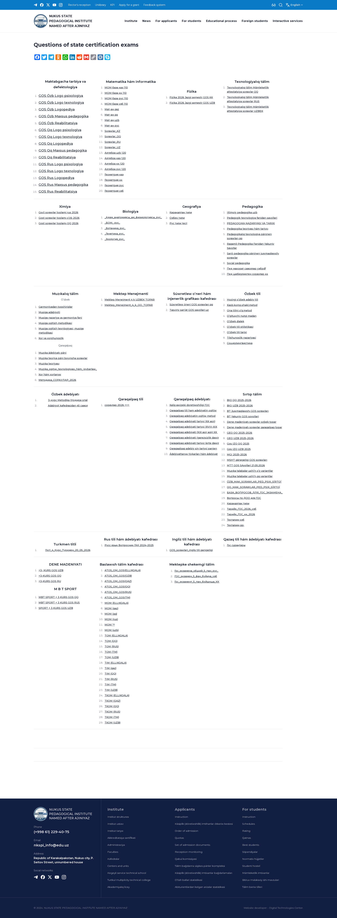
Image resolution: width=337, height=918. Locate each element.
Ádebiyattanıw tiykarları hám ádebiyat (194, 454)
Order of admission (186, 830)
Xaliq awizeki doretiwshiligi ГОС (190, 405)
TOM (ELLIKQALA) (116, 635)
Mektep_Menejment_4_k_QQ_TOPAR (129, 305)
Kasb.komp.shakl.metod (242, 305)
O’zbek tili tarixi (237, 332)
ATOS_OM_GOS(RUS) (118, 592)
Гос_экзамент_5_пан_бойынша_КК (196, 581)
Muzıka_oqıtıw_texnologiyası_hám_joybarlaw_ (68, 369)
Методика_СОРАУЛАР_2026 (57, 380)
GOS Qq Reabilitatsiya (57, 157)
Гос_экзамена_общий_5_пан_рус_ (196, 570)
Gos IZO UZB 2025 (239, 449)
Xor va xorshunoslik (51, 338)
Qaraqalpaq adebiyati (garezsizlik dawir (194, 437)
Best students (250, 844)
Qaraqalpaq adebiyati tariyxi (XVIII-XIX (193, 426)
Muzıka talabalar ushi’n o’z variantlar (250, 470)
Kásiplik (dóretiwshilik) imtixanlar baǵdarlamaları (203, 872)
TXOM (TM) (112, 717)
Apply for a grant (129, 4)
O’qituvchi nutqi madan (241, 316)
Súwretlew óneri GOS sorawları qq (191, 304)
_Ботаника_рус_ (115, 228)
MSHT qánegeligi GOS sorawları (247, 460)
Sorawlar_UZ (112, 147)
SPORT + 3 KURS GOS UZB (56, 608)
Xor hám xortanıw (50, 374)
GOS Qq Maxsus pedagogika (63, 150)
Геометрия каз (114, 174)
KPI (112, 4)
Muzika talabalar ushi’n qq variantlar (250, 476)
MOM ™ (110, 624)
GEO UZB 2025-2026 (240, 438)
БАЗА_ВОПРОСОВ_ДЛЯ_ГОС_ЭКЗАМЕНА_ (255, 492)
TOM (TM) (111, 651)
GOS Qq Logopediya (56, 144)
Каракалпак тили (181, 212)
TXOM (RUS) (112, 711)
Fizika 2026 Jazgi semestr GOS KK (191, 97)
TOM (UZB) (112, 657)
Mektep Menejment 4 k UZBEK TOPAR (130, 299)
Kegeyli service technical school (126, 872)
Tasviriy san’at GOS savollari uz (189, 310)
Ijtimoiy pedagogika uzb (242, 212)
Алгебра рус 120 (115, 169)
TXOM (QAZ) (112, 700)
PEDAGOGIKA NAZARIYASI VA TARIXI (251, 223)
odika (66, 400)
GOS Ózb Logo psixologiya (61, 96)
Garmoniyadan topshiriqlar (55, 306)
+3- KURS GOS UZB (51, 570)
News (146, 21)
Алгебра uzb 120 (115, 152)
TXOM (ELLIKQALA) (117, 695)
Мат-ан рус (112, 125)
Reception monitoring (188, 851)
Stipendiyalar (250, 851)
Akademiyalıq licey (118, 887)
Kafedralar (113, 858)
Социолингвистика (239, 343)
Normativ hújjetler (253, 858)
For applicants (166, 21)
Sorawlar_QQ (113, 136)
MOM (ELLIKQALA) (116, 603)
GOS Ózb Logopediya (57, 109)
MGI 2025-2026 (237, 454)
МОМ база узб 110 (116, 103)
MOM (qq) (111, 613)
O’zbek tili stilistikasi (240, 326)
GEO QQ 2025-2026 (239, 432)
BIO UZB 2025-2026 (240, 405)
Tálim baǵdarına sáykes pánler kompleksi (200, 865)
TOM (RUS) (112, 646)
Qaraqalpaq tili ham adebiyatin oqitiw (193, 410)
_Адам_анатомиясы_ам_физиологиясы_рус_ (133, 217)
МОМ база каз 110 (116, 87)
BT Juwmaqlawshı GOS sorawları (248, 411)
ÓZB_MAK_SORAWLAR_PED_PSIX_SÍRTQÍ (254, 481)
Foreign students (255, 21)
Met (60, 400)
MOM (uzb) (112, 630)
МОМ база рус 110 (116, 98)
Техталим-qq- (235, 525)
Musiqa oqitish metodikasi (55, 323)
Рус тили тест (178, 223)
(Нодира (75, 400)
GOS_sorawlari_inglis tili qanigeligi (191, 550)
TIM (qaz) (110, 668)
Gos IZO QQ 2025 (238, 443)
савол (84, 405)
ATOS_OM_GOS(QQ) (117, 586)
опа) (84, 400)
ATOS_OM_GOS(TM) (117, 597)
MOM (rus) (111, 619)
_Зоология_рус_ (115, 239)
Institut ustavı (115, 823)
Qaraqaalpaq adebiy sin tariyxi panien (193, 448)
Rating (246, 830)
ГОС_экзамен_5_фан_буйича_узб (195, 576)
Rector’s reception (79, 4)
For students (191, 21)
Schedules (248, 823)
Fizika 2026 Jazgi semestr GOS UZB (192, 102)
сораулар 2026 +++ (117, 405)
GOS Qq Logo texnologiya (60, 137)
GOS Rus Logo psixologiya (61, 164)
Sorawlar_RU (113, 141)
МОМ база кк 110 (116, 93)
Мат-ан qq (111, 114)
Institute (131, 21)
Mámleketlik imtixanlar (255, 872)
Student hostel (251, 865)
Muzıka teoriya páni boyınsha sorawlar (63, 358)
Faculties (112, 851)
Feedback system (154, 4)
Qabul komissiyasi (186, 858)
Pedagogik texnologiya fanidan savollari (252, 217)
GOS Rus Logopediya (56, 178)
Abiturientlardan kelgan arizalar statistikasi (200, 887)
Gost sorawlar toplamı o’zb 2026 (59, 217)
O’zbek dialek (235, 321)
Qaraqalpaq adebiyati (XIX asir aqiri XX (194, 432)
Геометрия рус (114, 185)
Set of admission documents (192, 844)
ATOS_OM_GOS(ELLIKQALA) (123, 570)
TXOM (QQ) (112, 706)
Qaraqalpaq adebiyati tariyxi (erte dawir (194, 443)
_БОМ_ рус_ (112, 222)
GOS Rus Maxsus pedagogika (63, 185)
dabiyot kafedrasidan (63, 405)
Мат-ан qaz (112, 109)
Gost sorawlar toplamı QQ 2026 (58, 223)
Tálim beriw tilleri (252, 887)
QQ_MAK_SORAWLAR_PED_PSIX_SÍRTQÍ (253, 487)
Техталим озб (235, 519)
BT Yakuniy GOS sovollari (243, 416)
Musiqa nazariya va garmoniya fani (60, 317)
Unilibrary (100, 4)
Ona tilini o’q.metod (239, 310)
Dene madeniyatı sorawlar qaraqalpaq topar (254, 427)
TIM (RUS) (111, 679)
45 (78, 405)
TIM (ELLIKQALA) (116, 662)
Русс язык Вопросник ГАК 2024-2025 (129, 545)
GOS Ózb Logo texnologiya (61, 103)
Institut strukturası (118, 816)
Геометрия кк (113, 180)
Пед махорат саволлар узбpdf (246, 268)
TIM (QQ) (110, 673)
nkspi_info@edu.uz (51, 845)
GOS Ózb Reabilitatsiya (58, 123)
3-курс (52, 400)
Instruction (181, 816)
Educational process (221, 21)
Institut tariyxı (115, 830)
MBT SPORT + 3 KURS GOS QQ (58, 597)
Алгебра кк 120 (114, 163)
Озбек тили (177, 217)
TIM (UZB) (111, 690)
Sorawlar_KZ (112, 131)
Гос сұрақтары (236, 545)
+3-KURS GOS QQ (50, 575)
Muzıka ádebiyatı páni (52, 352)
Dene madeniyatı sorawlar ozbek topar (251, 421)
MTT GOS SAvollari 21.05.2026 (246, 465)
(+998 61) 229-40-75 (51, 832)
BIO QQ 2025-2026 (239, 400)
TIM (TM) (110, 684)
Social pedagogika (238, 263)
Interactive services (288, 21)
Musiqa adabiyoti (49, 312)
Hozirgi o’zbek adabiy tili (242, 299)
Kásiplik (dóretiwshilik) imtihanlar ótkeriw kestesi (204, 823)
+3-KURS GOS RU (50, 581)
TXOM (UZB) (112, 722)
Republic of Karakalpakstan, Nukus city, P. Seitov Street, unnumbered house (64, 860)
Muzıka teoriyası (49, 363)
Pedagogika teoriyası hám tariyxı (247, 228)
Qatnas (246, 837)
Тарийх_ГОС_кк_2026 (241, 514)
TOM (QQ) (111, 641)
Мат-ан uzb (112, 120)
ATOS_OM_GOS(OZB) (118, 575)
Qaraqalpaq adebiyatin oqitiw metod (192, 416)
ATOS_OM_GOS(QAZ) (118, 581)
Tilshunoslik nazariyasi (241, 337)
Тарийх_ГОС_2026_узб (241, 508)
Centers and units (118, 865)
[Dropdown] (274, 5)
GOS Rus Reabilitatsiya (58, 191)
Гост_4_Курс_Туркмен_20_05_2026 (67, 550)
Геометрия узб (114, 190)
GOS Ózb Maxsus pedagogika (63, 116)
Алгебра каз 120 (115, 158)
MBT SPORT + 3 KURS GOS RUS (59, 602)
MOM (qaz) (111, 608)
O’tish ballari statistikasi (188, 880)
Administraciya (116, 844)
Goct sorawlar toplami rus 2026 (58, 212)
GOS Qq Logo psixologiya (60, 130)
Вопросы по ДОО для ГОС (244, 498)
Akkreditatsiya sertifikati (121, 837)
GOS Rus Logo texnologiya (61, 171)
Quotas (179, 837)
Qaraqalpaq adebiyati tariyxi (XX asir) (192, 421)
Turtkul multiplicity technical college (129, 880)
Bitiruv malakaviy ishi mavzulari (260, 880)
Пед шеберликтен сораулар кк (247, 274)
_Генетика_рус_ (115, 233)
